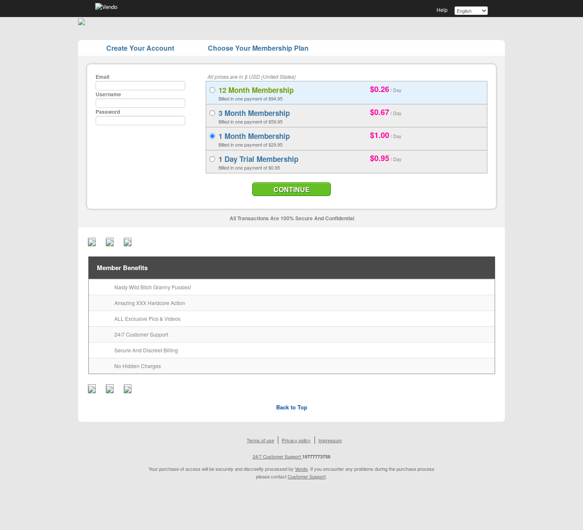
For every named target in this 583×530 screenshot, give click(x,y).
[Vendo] (106, 6)
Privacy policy (296, 440)
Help (442, 9)
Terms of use (260, 440)
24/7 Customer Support (277, 456)
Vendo (301, 468)
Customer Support (307, 476)
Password (108, 111)
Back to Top (291, 407)
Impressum (330, 440)
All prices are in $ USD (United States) (251, 76)
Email (102, 77)
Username (108, 94)
